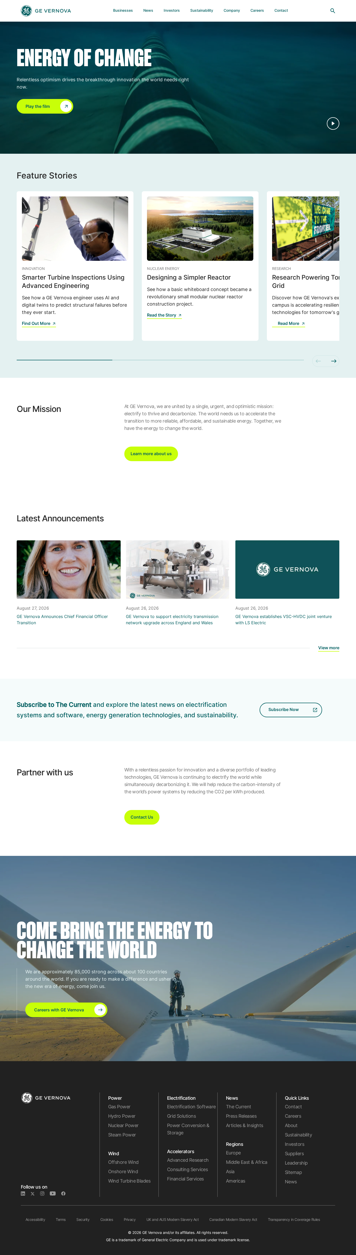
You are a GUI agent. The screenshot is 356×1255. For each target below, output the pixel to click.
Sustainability (298, 1134)
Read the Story (161, 315)
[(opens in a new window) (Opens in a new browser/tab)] (65, 1193)
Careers (293, 1116)
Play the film (38, 106)
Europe (233, 1152)
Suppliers (294, 1153)
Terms (61, 1219)
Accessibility (35, 1219)
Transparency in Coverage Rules (294, 1219)
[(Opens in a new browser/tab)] (275, 327)
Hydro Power (122, 1116)
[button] (45, 106)
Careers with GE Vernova (59, 1009)
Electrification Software (191, 1106)
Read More (288, 323)
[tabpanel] (75, 266)
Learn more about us (151, 453)
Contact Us (142, 817)
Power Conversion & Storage (188, 1129)
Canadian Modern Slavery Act (233, 1219)
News (291, 1181)
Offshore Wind (123, 1162)
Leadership (296, 1163)
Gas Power (119, 1106)
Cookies (106, 1219)
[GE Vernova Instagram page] (45, 1193)
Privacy (130, 1219)
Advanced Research (188, 1160)
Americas (235, 1181)
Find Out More (36, 323)
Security (83, 1219)
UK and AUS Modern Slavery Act (172, 1219)
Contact (293, 1106)
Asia (230, 1171)
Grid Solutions (181, 1116)
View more (328, 647)
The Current (238, 1106)
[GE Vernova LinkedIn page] (25, 1193)
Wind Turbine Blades (129, 1181)
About (291, 1125)
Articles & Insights (244, 1125)
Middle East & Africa (246, 1162)
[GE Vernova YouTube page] (55, 1193)
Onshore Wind (123, 1171)
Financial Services (185, 1179)
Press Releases (241, 1116)
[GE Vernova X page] (35, 1193)
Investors (294, 1144)
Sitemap (293, 1172)
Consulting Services (187, 1169)
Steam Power (122, 1134)
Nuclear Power (123, 1125)
